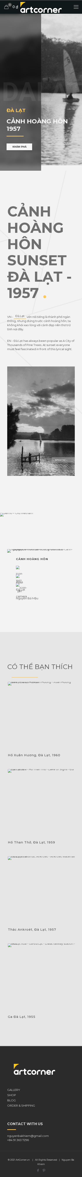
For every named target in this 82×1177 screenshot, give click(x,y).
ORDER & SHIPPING (21, 1105)
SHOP (11, 1095)
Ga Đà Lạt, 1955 (21, 1017)
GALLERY (13, 1090)
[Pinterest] (44, 1170)
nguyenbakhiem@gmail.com (28, 1136)
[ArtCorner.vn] (41, 7)
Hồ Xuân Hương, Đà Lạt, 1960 (34, 755)
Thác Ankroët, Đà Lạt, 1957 (32, 930)
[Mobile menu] (76, 7)
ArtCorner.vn (23, 1159)
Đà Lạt (19, 316)
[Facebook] (38, 1170)
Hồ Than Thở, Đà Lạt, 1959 (31, 842)
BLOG (11, 1100)
